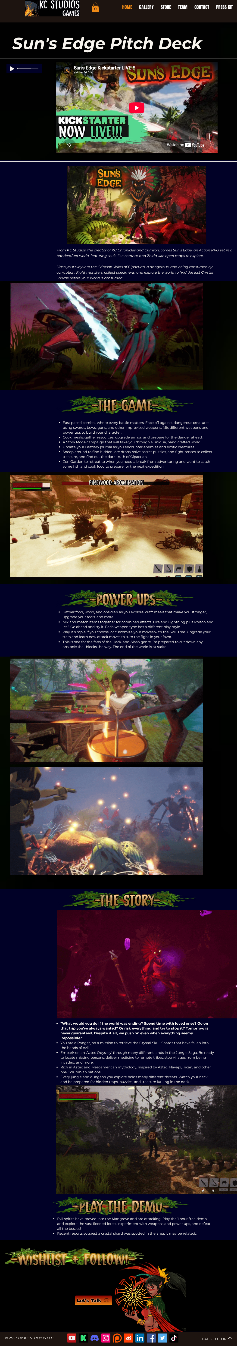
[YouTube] (71, 1338)
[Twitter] (162, 1338)
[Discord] (94, 1338)
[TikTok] (173, 1338)
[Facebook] (151, 1338)
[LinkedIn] (139, 1338)
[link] (95, 7)
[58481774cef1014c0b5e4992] (117, 1338)
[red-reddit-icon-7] (128, 1338)
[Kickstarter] (83, 1338)
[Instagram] (105, 1338)
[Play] (12, 68)
